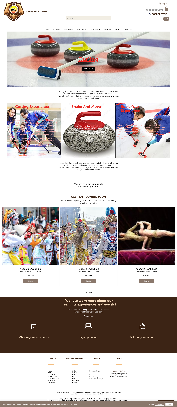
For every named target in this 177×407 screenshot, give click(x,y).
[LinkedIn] (156, 10)
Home (50, 371)
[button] (166, 8)
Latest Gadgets (52, 375)
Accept (169, 404)
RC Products (52, 373)
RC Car (76, 371)
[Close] (175, 404)
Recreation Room (94, 371)
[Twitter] (153, 10)
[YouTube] (158, 10)
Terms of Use (63, 398)
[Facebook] (150, 10)
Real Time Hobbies (54, 377)
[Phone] (150, 14)
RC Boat (74, 373)
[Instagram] (147, 10)
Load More (88, 293)
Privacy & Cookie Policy (76, 398)
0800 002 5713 (117, 371)
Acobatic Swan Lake (30, 269)
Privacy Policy (73, 404)
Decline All (160, 404)
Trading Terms (90, 398)
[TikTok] (161, 10)
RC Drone (74, 375)
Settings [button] (151, 404)
